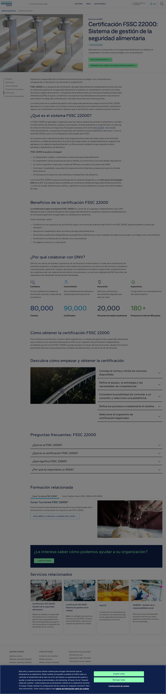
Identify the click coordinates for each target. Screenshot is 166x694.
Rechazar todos (119, 680)
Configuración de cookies (119, 686)
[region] (83, 679)
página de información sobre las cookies (72, 689)
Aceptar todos (119, 674)
